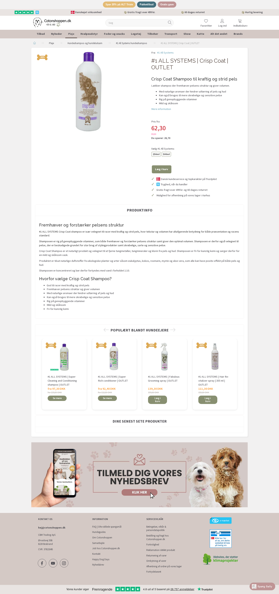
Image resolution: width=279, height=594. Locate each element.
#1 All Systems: (163, 148)
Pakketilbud (147, 4)
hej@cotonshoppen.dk (51, 527)
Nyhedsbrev (98, 564)
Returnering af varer (156, 555)
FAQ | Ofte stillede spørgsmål (106, 526)
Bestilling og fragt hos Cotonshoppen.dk (157, 537)
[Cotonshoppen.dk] (52, 22)
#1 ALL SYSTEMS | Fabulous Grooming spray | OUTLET (164, 378)
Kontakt (96, 553)
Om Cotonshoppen (102, 537)
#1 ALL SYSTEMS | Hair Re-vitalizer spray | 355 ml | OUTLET (213, 380)
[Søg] (170, 22)
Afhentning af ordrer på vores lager (164, 566)
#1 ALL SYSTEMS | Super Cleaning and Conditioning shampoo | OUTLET (62, 380)
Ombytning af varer (156, 560)
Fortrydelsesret (153, 571)
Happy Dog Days (100, 559)
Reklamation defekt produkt (160, 550)
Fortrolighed (152, 544)
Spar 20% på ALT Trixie (119, 4)
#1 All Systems (165, 52)
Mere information (161, 109)
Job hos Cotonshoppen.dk (106, 548)
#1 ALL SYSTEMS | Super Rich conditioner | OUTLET (113, 378)
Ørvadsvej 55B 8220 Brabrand (45, 542)
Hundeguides (99, 532)
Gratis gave (167, 4)
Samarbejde (98, 543)
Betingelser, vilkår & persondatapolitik (156, 528)
